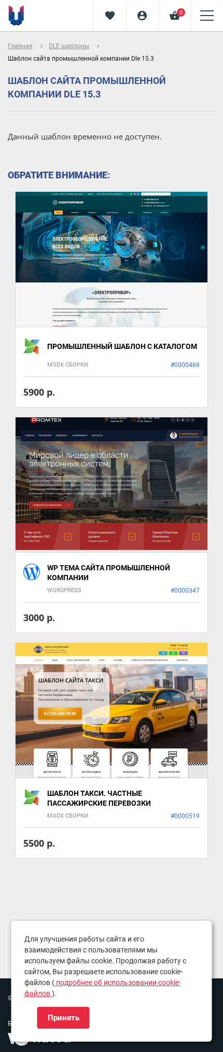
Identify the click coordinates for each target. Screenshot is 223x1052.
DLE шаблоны (69, 46)
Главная (20, 46)
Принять (63, 1017)
